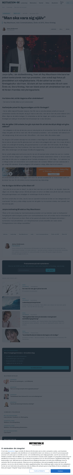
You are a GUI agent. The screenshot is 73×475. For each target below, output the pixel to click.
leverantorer (11, 451)
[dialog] (36, 457)
